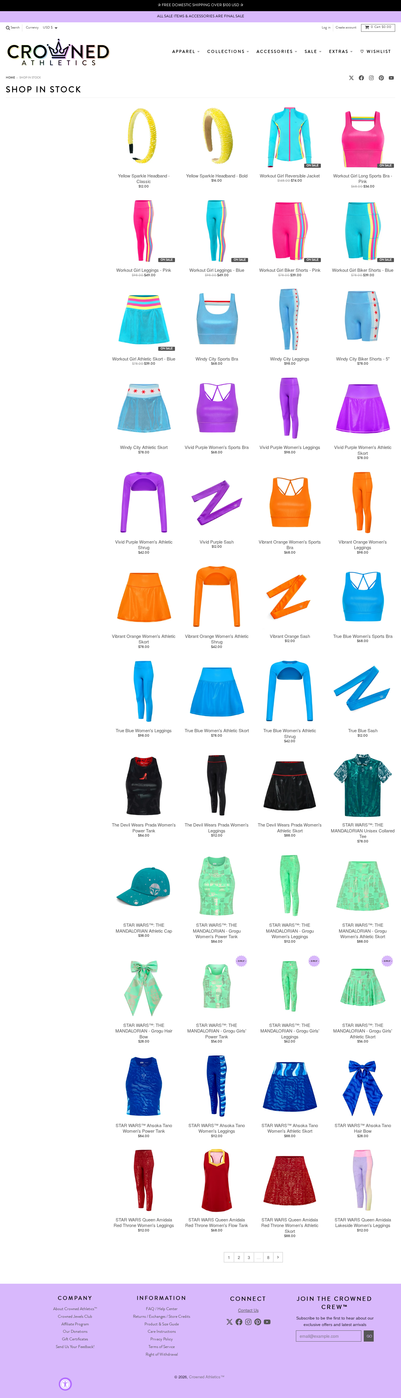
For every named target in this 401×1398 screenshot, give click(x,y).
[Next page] (278, 1257)
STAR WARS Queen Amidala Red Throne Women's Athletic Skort (290, 1225)
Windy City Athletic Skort (144, 447)
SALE (312, 52)
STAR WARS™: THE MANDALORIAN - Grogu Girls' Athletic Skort (362, 1031)
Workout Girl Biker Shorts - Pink (290, 270)
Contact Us (248, 1310)
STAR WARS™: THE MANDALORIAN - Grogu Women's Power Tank (217, 930)
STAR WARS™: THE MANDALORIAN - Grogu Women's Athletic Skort (363, 930)
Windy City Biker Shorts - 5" (363, 359)
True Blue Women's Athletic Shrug (289, 733)
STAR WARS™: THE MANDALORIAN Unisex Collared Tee (363, 830)
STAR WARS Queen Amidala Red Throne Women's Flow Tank (216, 1222)
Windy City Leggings (289, 359)
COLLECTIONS (227, 52)
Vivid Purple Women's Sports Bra (217, 447)
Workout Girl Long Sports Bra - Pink (362, 178)
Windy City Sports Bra (217, 359)
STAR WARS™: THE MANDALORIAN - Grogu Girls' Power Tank (216, 1031)
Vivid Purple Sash (217, 542)
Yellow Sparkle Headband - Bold (216, 176)
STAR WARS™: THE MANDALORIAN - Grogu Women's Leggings (290, 930)
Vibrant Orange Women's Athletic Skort (144, 639)
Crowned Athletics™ (206, 1376)
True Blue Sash (363, 730)
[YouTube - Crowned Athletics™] (391, 78)
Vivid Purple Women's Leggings (290, 447)
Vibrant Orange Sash (290, 636)
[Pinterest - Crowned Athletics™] (381, 78)
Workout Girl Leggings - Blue (216, 270)
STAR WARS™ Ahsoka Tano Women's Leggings (216, 1128)
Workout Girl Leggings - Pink (143, 270)
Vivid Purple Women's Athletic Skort (363, 450)
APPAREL (184, 52)
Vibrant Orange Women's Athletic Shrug (217, 639)
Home (10, 77)
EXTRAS (339, 52)
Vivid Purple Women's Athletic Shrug (144, 544)
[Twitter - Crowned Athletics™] (351, 78)
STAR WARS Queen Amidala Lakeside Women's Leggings (363, 1222)
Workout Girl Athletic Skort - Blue (143, 359)
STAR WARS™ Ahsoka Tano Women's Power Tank (144, 1128)
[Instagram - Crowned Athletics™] (371, 78)
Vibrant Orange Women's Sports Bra (290, 544)
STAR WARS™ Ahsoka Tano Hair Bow (363, 1128)
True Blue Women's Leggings (144, 730)
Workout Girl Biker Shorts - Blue (362, 270)
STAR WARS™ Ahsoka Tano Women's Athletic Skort (290, 1128)
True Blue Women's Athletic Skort (217, 730)
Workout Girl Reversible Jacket (290, 176)
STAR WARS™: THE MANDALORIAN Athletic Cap (144, 927)
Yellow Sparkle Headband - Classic (144, 178)
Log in (326, 28)
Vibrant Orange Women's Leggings (362, 544)
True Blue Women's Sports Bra (362, 636)
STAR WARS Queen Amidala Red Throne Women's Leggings (144, 1222)
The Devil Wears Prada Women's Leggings (217, 827)
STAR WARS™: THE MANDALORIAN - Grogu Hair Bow (143, 1031)
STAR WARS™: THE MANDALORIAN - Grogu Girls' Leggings (289, 1031)
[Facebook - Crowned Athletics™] (361, 78)
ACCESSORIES (276, 52)
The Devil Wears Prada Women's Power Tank (144, 827)
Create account (346, 28)
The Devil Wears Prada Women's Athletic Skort (290, 827)
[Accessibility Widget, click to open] (65, 1384)
